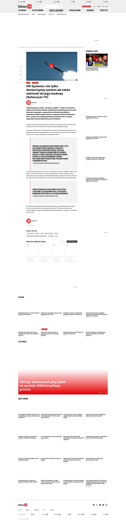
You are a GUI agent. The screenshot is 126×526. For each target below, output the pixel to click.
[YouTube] (103, 505)
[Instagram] (106, 505)
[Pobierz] (21, 79)
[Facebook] (94, 505)
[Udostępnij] (21, 82)
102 (21, 71)
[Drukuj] (21, 75)
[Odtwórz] (51, 66)
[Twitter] (97, 505)
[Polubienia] (21, 66)
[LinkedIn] (100, 505)
